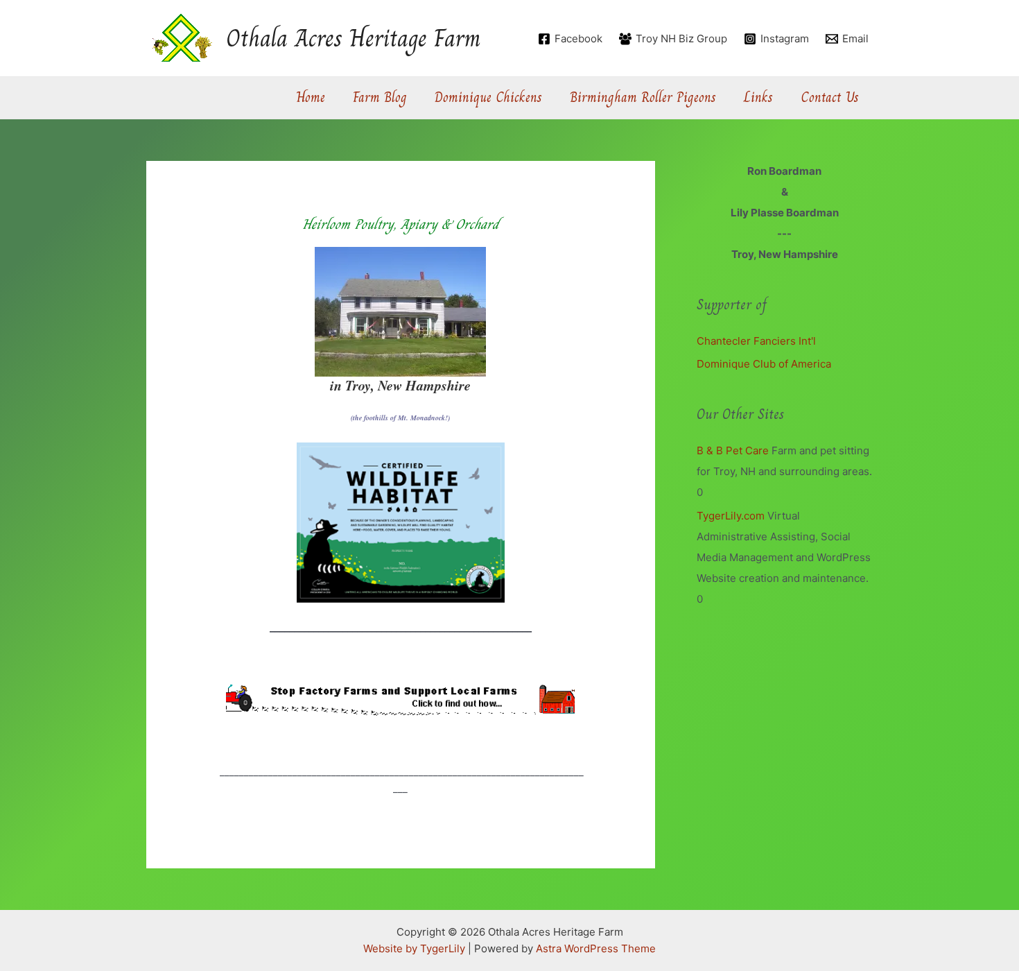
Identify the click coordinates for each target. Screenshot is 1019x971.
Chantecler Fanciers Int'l (756, 340)
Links (758, 97)
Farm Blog (380, 97)
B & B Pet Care (733, 450)
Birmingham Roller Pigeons (643, 97)
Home (310, 97)
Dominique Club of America (764, 363)
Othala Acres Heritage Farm (353, 38)
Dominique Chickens (488, 97)
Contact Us (830, 97)
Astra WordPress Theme (596, 948)
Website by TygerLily (414, 948)
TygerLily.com (731, 515)
